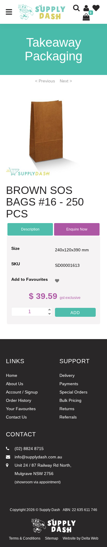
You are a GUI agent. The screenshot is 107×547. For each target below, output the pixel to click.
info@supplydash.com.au (37, 456)
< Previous (45, 81)
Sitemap (51, 538)
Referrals (68, 417)
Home (11, 375)
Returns (66, 408)
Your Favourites (21, 408)
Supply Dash (49, 510)
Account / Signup (22, 392)
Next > (66, 81)
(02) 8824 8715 (28, 448)
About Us (14, 383)
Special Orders (73, 392)
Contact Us (16, 417)
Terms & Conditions (24, 538)
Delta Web (89, 538)
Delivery (67, 375)
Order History (18, 400)
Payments (68, 383)
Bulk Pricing (70, 400)
